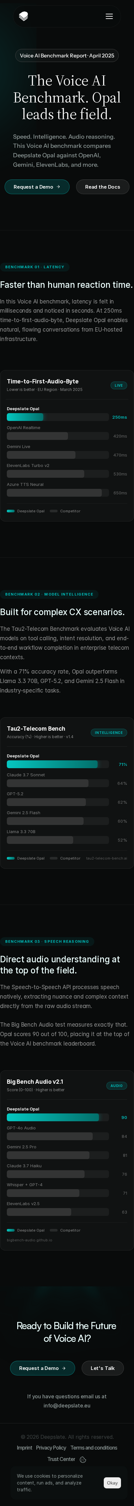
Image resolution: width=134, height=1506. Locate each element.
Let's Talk (103, 1368)
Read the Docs (102, 187)
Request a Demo (33, 187)
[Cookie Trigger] (83, 1460)
